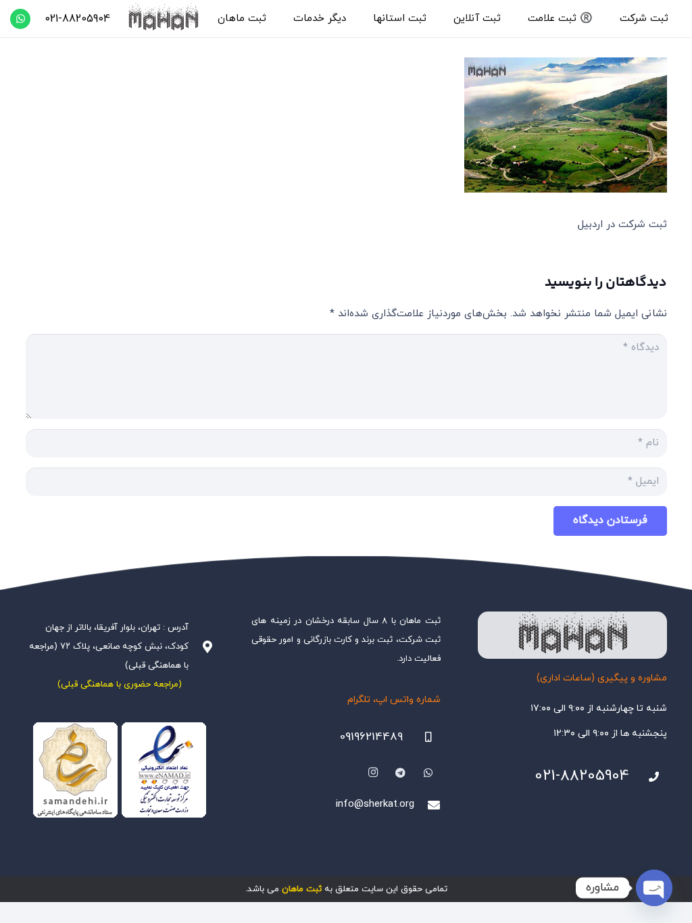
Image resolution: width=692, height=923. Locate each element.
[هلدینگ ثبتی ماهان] (163, 18)
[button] (614, 19)
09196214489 (371, 737)
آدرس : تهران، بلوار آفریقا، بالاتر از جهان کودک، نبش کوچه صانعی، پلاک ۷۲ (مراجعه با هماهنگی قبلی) (109, 647)
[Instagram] (373, 773)
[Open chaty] (654, 888)
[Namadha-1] (120, 770)
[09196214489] (422, 737)
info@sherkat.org (375, 804)
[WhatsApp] (20, 19)
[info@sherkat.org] (427, 805)
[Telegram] (401, 773)
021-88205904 (582, 776)
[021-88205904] (648, 777)
